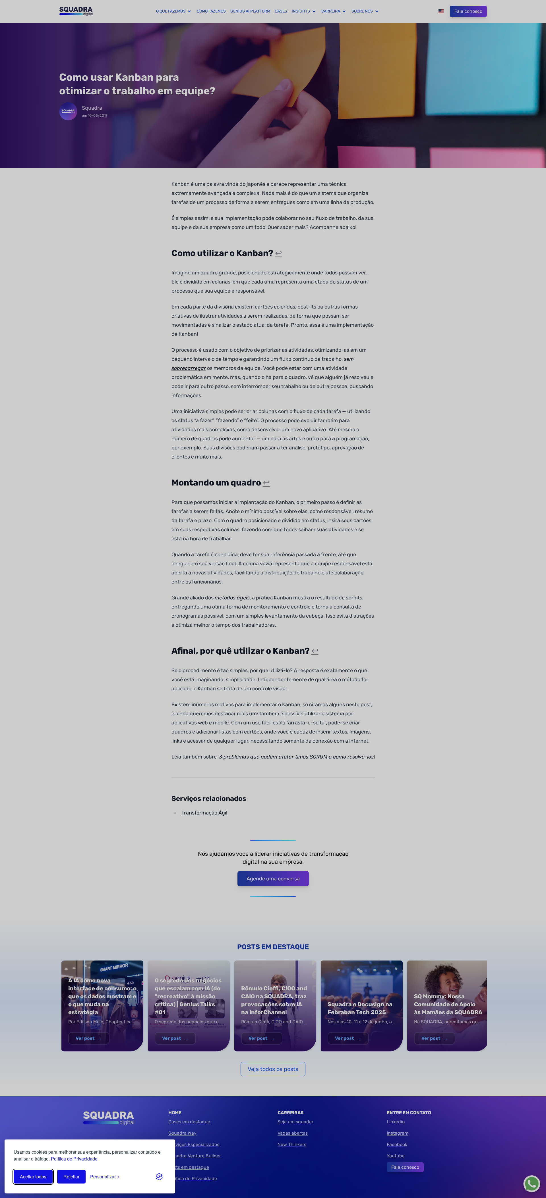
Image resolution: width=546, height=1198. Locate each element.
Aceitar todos (33, 1176)
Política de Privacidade (74, 1158)
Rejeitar (71, 1176)
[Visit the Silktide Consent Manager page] (159, 1177)
